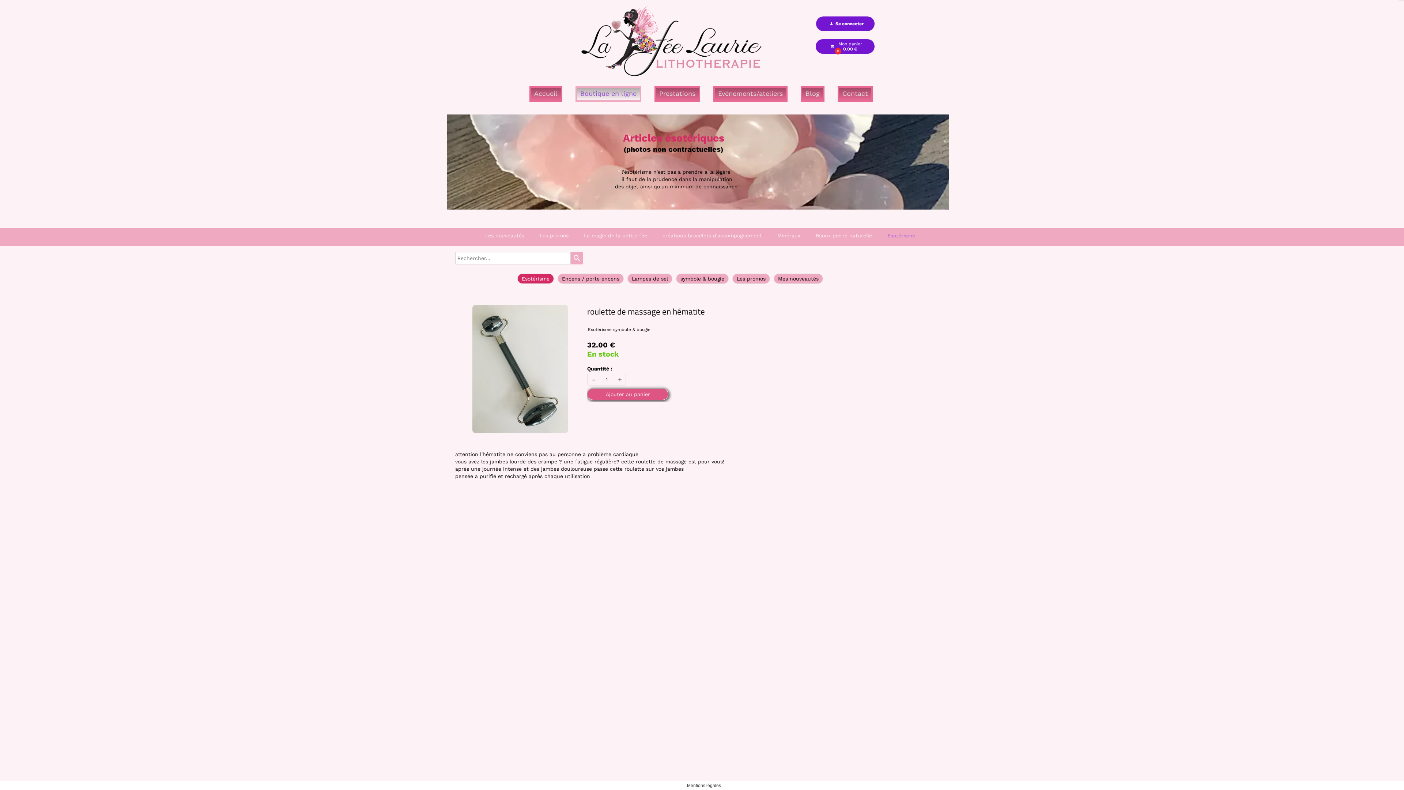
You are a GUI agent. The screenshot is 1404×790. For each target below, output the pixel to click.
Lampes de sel (650, 279)
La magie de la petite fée (615, 235)
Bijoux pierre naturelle (844, 235)
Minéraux (788, 235)
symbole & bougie (702, 279)
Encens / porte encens (590, 279)
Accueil (546, 93)
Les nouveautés (504, 235)
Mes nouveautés (798, 279)
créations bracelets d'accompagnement (712, 235)
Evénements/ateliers (750, 93)
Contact (855, 93)
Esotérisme (901, 235)
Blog (812, 93)
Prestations (677, 93)
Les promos (554, 235)
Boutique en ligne (608, 93)
